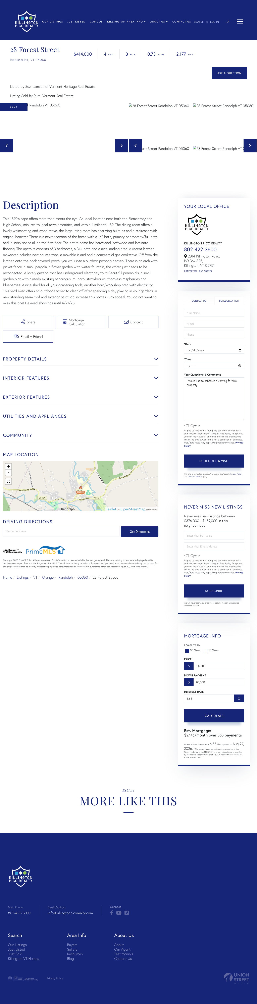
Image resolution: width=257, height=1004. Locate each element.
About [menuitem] (119, 944)
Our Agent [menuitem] (122, 949)
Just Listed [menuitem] (76, 22)
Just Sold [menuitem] (15, 954)
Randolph (65, 577)
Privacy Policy (236, 474)
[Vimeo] (126, 913)
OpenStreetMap (132, 509)
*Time (187, 359)
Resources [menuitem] (75, 954)
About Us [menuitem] (157, 22)
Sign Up (199, 22)
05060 (83, 577)
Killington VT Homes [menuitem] (23, 958)
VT (35, 577)
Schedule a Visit (229, 300)
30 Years (195, 650)
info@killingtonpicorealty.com (70, 913)
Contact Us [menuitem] (181, 22)
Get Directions (140, 531)
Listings (23, 577)
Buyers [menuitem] (72, 944)
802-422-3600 (200, 249)
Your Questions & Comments (202, 374)
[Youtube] (118, 913)
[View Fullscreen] (8, 481)
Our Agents (205, 271)
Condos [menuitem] (96, 22)
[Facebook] (111, 913)
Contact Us (190, 271)
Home (7, 577)
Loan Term (192, 645)
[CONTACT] (229, 73)
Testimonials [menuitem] (123, 954)
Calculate (214, 716)
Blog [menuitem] (70, 958)
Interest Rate (194, 692)
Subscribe (214, 591)
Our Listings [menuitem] (52, 22)
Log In (214, 22)
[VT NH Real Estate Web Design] (236, 978)
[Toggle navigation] (240, 21)
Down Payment (195, 675)
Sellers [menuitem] (72, 949)
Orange (48, 577)
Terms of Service (195, 476)
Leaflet (111, 509)
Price (188, 659)
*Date (187, 344)
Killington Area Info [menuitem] (125, 22)
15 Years (214, 650)
